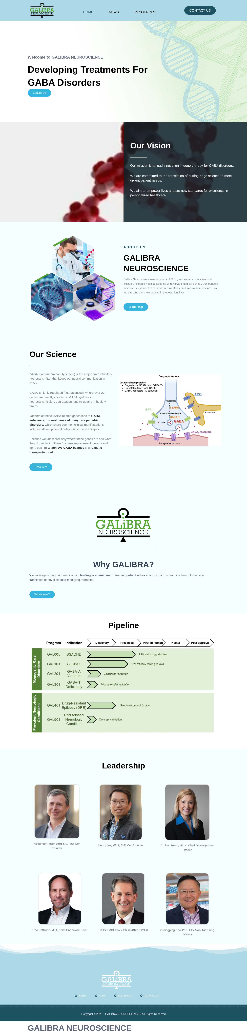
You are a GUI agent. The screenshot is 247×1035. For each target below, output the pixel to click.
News (114, 12)
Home (88, 12)
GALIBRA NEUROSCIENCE (80, 1028)
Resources (144, 12)
